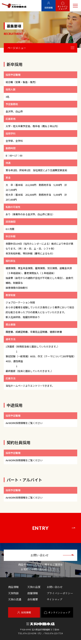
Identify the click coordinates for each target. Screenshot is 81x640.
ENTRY (40, 528)
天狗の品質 (33, 587)
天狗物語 (13, 593)
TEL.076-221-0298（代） (30, 633)
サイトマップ (54, 599)
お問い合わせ (40, 555)
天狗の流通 (14, 599)
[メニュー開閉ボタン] (75, 5)
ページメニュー (17, 48)
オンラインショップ (59, 612)
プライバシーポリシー (60, 593)
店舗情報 (32, 593)
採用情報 (26, 612)
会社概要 (32, 599)
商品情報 (13, 587)
